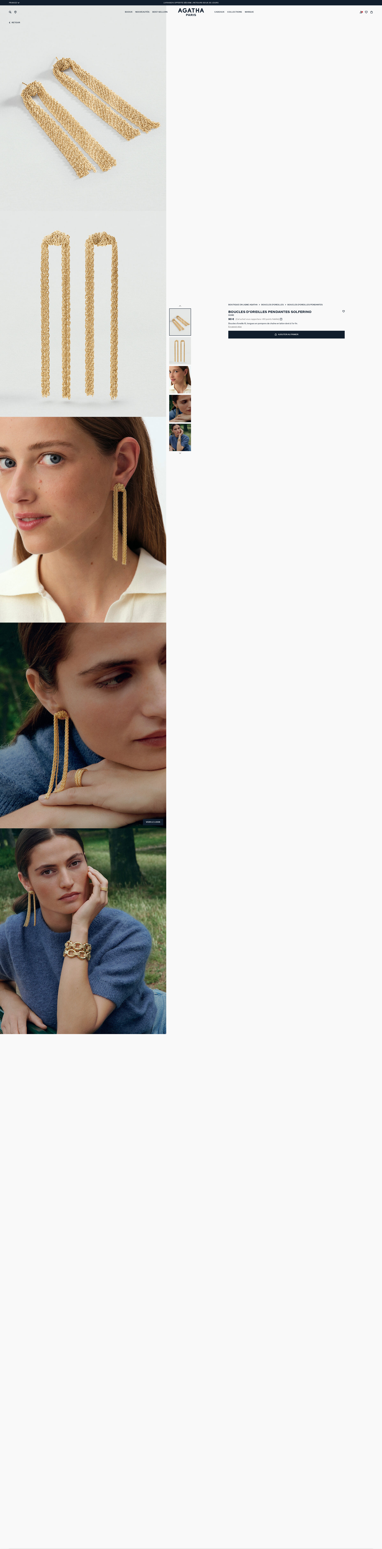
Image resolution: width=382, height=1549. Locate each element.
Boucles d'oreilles (272, 305)
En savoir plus (235, 327)
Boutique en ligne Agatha (243, 305)
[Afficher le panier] (372, 12)
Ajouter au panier (288, 335)
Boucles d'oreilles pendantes (305, 305)
